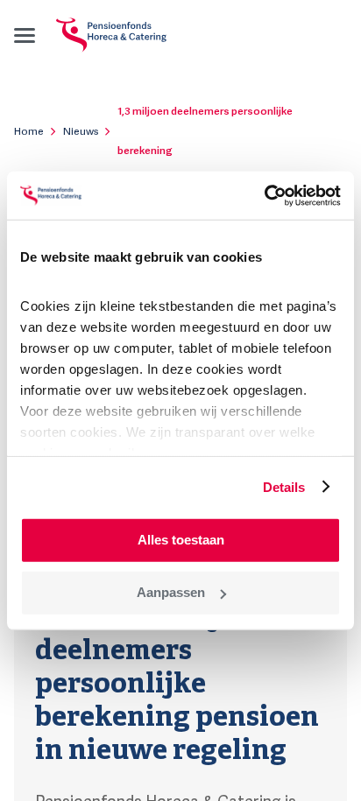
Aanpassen (171, 592)
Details (284, 486)
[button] (24, 35)
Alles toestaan (181, 539)
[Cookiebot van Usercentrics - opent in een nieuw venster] (264, 195)
